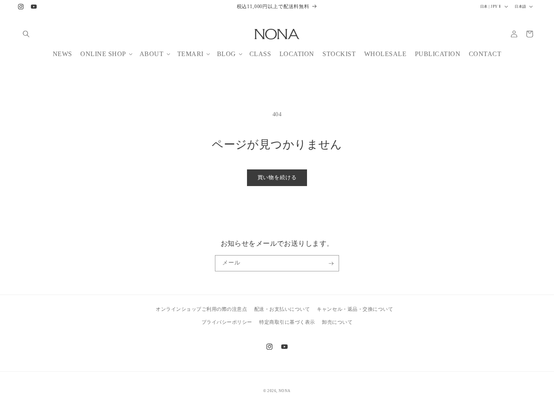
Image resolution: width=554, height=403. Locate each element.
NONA (285, 391)
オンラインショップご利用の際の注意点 (201, 309)
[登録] (331, 263)
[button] (26, 33)
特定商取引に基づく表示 (287, 322)
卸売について (337, 322)
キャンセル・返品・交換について (355, 309)
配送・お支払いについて (282, 309)
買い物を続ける (277, 177)
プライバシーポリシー (227, 322)
